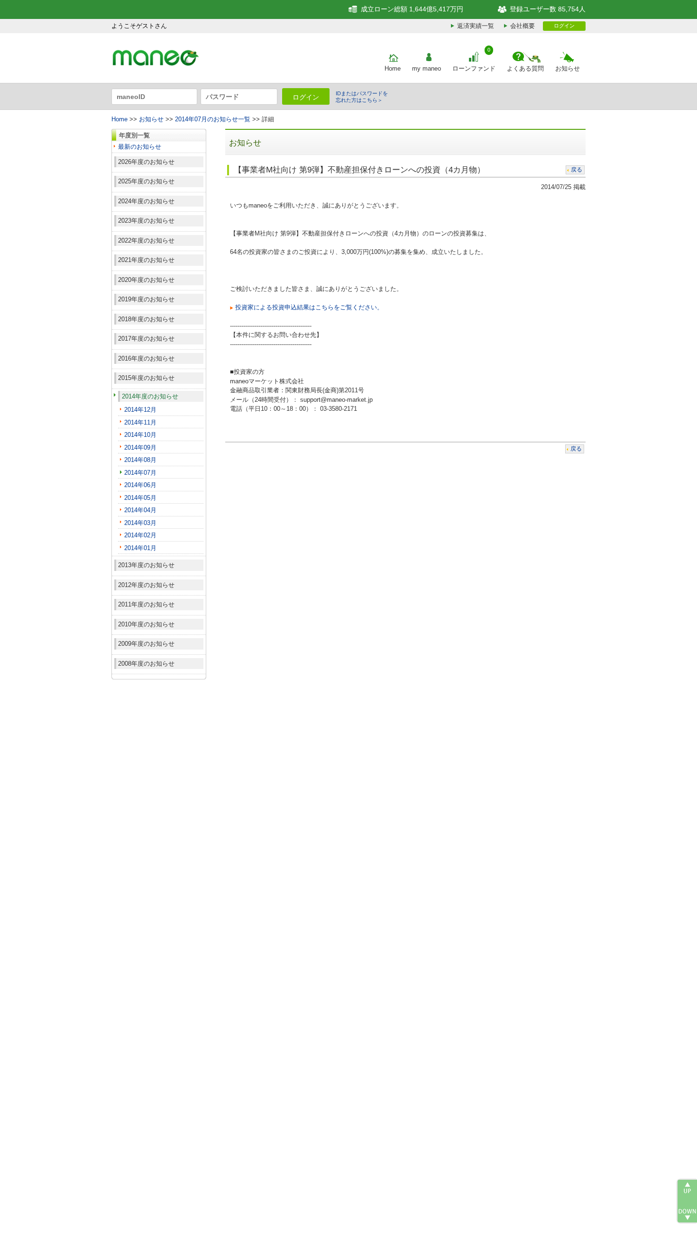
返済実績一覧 (475, 25)
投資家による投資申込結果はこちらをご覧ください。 (309, 307)
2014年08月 (140, 459)
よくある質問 (525, 68)
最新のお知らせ (139, 146)
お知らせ (567, 68)
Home (393, 68)
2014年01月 (140, 548)
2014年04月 (140, 510)
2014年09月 (140, 447)
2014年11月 (140, 422)
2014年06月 (140, 484)
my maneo (426, 68)
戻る (576, 169)
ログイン (564, 25)
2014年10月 (140, 434)
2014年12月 (140, 409)
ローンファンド (473, 68)
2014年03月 (140, 522)
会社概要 (522, 25)
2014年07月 (140, 472)
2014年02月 (140, 535)
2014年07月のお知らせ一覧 (212, 119)
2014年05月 (140, 497)
